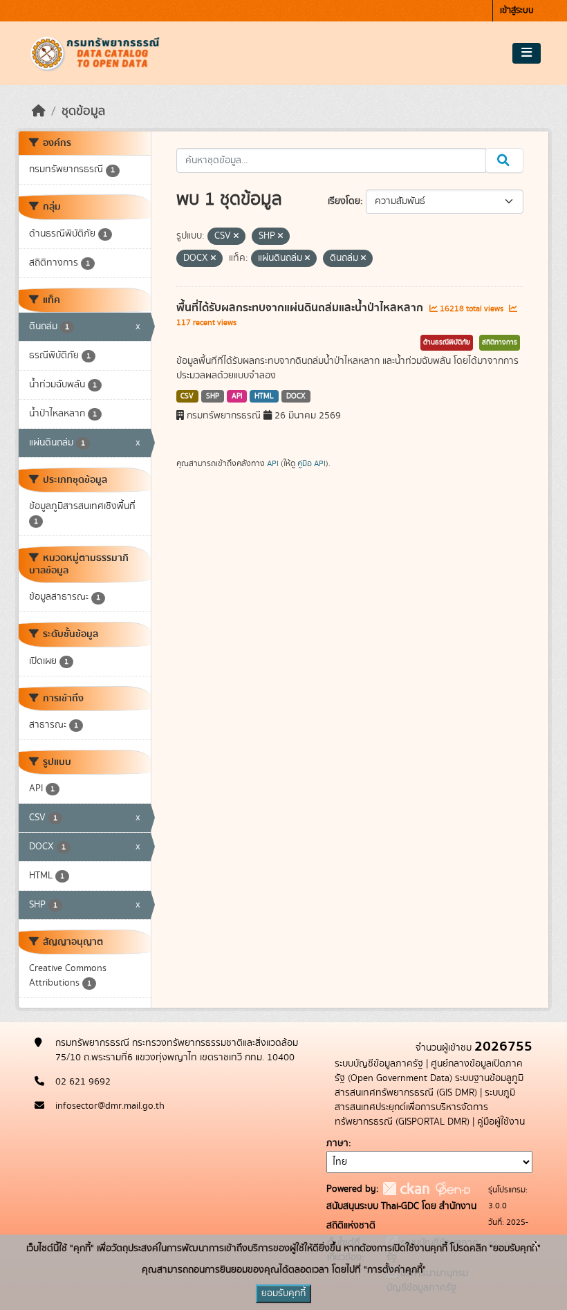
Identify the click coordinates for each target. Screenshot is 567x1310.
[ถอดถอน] (236, 236)
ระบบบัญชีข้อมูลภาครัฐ (379, 1064)
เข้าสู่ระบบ (517, 10)
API (237, 396)
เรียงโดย (344, 201)
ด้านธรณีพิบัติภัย (446, 342)
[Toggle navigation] (526, 53)
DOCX (296, 396)
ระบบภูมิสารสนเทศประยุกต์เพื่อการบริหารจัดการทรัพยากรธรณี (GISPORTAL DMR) (425, 1107)
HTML (264, 396)
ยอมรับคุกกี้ (283, 1293)
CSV (187, 396)
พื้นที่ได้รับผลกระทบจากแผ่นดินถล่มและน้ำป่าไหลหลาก (301, 308)
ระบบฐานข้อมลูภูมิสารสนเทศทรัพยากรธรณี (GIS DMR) (429, 1085)
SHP (212, 396)
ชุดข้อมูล (83, 111)
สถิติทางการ (499, 342)
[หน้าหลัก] (39, 111)
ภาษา (337, 1143)
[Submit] (504, 160)
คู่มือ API (311, 463)
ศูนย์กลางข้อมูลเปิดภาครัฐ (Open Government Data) (429, 1071)
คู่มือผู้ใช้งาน (501, 1122)
